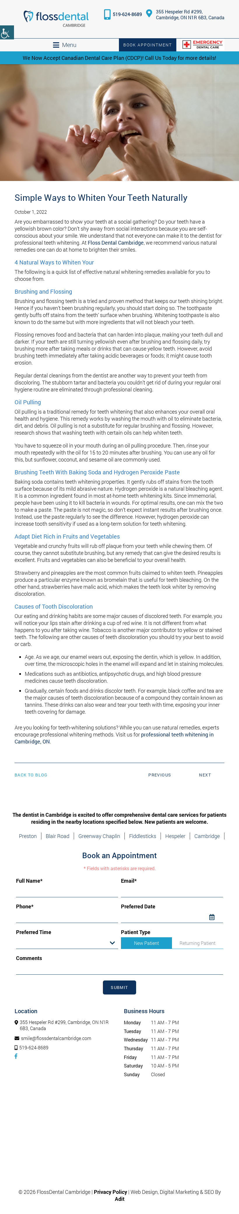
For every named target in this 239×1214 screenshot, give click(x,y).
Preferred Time (33, 932)
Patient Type (135, 932)
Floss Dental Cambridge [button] (116, 242)
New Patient (146, 943)
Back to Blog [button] (31, 775)
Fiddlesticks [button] (142, 835)
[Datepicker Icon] (216, 917)
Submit (119, 987)
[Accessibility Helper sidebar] (7, 32)
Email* (129, 880)
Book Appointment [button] (147, 45)
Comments (29, 958)
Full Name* (29, 880)
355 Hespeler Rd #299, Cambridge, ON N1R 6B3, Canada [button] (190, 14)
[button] (56, 19)
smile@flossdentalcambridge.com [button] (56, 1038)
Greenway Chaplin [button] (99, 835)
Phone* (25, 906)
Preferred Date (138, 906)
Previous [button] (159, 775)
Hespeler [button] (175, 835)
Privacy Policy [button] (110, 1191)
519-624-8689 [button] (127, 14)
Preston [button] (28, 835)
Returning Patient (197, 943)
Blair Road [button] (57, 835)
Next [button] (205, 775)
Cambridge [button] (207, 835)
